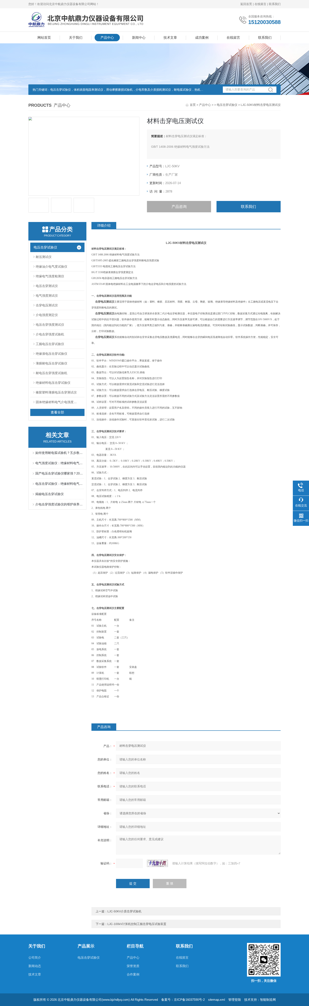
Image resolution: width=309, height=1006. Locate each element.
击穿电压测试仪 (47, 305)
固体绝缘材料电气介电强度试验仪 (59, 402)
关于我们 (75, 37)
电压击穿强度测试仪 (50, 324)
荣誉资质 (133, 966)
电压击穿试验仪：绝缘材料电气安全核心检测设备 (59, 483)
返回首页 (246, 4)
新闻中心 (138, 37)
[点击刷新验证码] (157, 863)
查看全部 (57, 412)
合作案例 (133, 974)
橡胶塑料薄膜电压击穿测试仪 (56, 392)
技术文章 (170, 37)
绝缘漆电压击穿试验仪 (51, 353)
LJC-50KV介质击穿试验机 (124, 911)
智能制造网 (268, 999)
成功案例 (202, 37)
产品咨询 (179, 207)
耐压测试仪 (44, 257)
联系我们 (275, 4)
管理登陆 (234, 999)
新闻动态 (34, 966)
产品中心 (107, 37)
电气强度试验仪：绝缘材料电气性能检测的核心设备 (59, 463)
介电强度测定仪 (47, 315)
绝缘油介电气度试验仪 (51, 266)
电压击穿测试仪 (47, 286)
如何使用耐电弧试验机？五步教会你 (59, 452)
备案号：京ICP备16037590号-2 (183, 999)
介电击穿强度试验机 (50, 334)
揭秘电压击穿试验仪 (49, 494)
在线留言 (260, 4)
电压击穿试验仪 (227, 104)
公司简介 (34, 957)
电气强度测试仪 (47, 295)
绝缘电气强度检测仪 (50, 276)
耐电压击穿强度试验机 (51, 373)
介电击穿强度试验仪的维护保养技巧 (59, 504)
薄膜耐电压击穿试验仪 (51, 363)
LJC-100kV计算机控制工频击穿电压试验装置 (136, 924)
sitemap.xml (216, 999)
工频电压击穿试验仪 (50, 344)
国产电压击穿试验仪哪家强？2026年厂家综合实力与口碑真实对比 (59, 473)
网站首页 (44, 37)
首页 (193, 104)
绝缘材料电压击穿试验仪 (53, 382)
